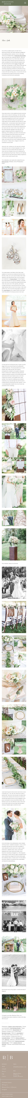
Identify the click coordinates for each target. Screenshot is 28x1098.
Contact (4, 1076)
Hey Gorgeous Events (15, 1028)
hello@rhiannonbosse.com (19, 1066)
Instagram (4, 1089)
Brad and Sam (5, 161)
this (20, 63)
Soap (3, 1073)
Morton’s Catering (20, 1037)
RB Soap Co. (5, 1085)
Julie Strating (7, 290)
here (16, 63)
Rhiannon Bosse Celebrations (9, 1087)
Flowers (4, 1071)
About (3, 1066)
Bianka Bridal (13, 278)
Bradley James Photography (15, 1026)
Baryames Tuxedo (6, 1033)
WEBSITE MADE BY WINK (7, 1096)
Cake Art (7, 1039)
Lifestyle (4, 1069)
